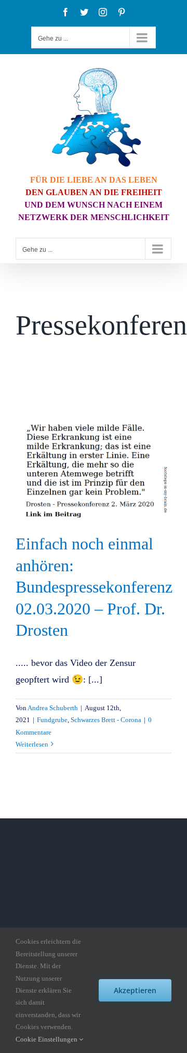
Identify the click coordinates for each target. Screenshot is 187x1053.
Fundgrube (52, 720)
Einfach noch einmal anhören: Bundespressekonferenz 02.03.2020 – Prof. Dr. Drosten (94, 586)
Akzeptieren (135, 990)
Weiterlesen (32, 744)
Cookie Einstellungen (47, 1039)
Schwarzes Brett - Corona (106, 720)
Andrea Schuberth (53, 708)
